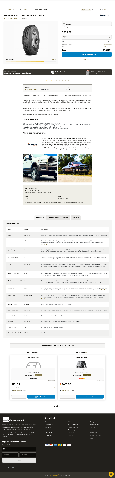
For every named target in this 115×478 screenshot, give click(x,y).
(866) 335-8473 (64, 198)
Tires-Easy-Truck (54, 475)
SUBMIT (19, 460)
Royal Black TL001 (33, 358)
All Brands (48, 422)
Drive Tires (93, 430)
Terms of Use (48, 432)
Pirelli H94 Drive (81, 358)
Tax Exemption (72, 438)
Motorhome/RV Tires (95, 435)
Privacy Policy (48, 435)
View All (92, 438)
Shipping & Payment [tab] (53, 217)
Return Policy (48, 427)
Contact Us (71, 432)
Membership (48, 430)
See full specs (87, 59)
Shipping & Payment (73, 424)
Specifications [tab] (40, 217)
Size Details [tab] (76, 217)
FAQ (69, 422)
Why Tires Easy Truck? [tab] (62, 81)
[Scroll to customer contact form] (108, 72)
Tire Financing (49, 424)
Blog (46, 438)
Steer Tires (93, 427)
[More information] (38, 352)
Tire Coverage (71, 430)
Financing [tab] (65, 217)
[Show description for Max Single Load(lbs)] (24, 274)
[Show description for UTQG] (24, 265)
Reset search (87, 10)
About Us (70, 435)
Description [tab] (49, 81)
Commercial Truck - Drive (10, 18)
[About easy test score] (15, 60)
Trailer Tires (93, 432)
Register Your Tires (73, 427)
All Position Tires (94, 424)
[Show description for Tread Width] (24, 322)
